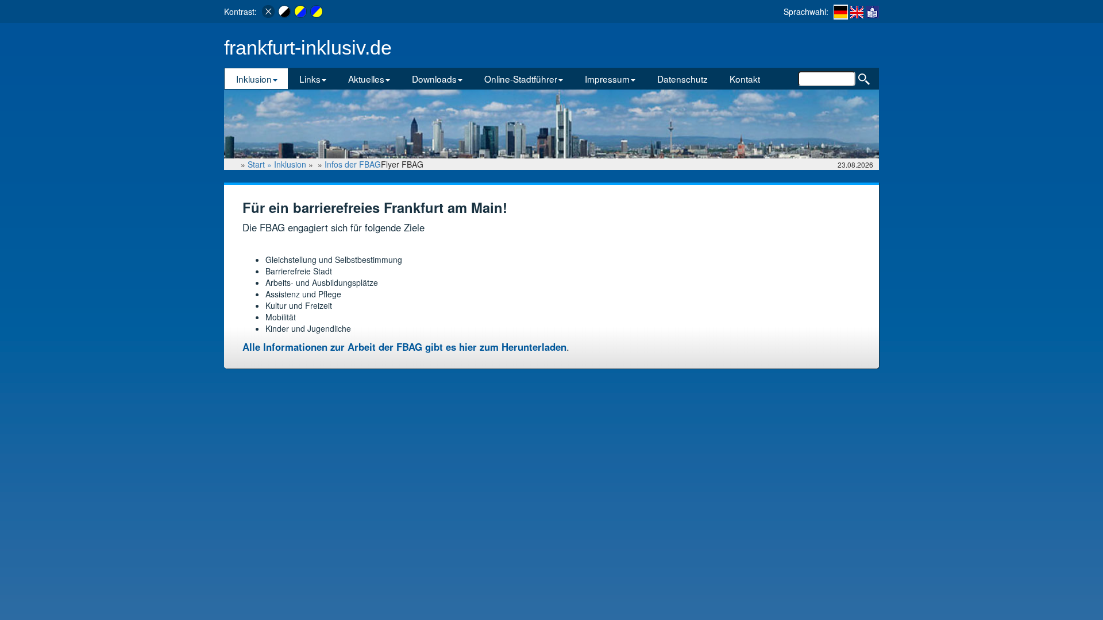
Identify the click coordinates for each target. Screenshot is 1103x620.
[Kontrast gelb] (300, 11)
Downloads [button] (434, 78)
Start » (261, 164)
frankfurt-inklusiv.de (308, 48)
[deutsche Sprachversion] (841, 12)
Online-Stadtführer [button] (520, 78)
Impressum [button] (607, 78)
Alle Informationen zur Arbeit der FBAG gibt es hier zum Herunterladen (404, 347)
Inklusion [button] (254, 78)
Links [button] (310, 78)
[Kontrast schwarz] (284, 11)
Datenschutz (682, 78)
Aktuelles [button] (366, 78)
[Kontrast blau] (316, 11)
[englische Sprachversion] (856, 11)
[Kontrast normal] (268, 11)
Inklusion (290, 164)
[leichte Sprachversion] (872, 11)
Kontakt (745, 78)
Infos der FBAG (353, 164)
